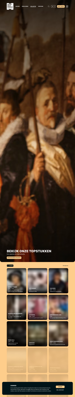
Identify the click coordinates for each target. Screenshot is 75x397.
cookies (28, 389)
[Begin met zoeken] (49, 6)
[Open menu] (67, 6)
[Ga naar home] (10, 6)
